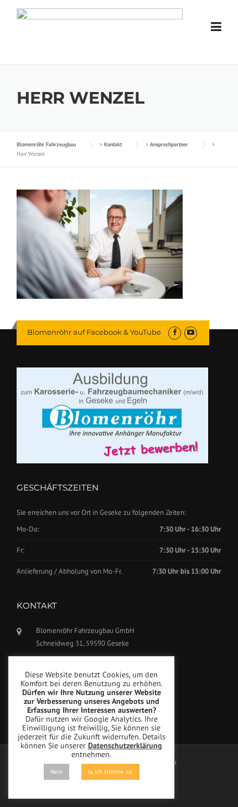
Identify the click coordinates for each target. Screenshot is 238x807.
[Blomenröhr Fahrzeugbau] (100, 27)
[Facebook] (174, 332)
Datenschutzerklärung (125, 745)
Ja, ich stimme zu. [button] (110, 771)
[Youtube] (190, 332)
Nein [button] (56, 771)
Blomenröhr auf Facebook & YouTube (94, 332)
